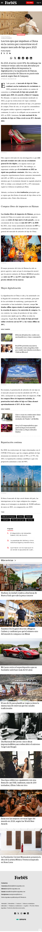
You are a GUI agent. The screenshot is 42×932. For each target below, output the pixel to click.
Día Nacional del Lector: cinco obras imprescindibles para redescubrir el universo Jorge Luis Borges (20, 744)
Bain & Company (8, 517)
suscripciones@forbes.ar (15, 894)
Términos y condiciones (15, 906)
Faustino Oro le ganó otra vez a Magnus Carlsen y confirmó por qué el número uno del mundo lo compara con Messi (19, 631)
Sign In (39, 2)
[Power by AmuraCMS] (21, 919)
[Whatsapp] (11, 58)
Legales (26, 906)
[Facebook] (19, 58)
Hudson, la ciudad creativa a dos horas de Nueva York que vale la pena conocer (19, 594)
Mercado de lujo (18, 520)
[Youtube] (25, 913)
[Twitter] (15, 58)
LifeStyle (5, 520)
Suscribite (30, 2)
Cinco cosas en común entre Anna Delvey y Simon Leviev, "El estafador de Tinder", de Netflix (28, 417)
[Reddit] (23, 58)
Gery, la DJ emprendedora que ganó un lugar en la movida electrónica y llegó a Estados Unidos (26, 429)
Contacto (18, 903)
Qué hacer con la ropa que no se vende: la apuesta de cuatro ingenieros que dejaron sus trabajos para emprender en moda (22, 549)
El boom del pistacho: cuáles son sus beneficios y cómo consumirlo (28, 336)
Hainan (28, 517)
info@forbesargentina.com (13, 888)
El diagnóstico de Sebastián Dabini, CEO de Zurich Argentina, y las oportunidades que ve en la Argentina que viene (22, 534)
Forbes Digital (5, 51)
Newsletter (11, 903)
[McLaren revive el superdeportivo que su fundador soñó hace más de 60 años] (21, 651)
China (20, 517)
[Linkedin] (31, 58)
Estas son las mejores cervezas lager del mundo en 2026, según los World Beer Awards (18, 821)
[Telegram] (27, 58)
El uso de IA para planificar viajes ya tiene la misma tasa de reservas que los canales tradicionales (20, 705)
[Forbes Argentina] (11, 2)
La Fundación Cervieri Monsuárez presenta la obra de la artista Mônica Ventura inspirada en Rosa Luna (21, 859)
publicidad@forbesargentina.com (16, 886)
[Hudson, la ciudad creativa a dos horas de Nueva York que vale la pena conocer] (21, 577)
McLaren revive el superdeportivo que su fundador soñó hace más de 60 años (19, 668)
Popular (10, 529)
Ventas (30, 520)
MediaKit (4, 903)
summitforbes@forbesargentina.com (15, 891)
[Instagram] (21, 913)
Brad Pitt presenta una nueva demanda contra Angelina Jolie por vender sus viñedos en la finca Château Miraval (27, 349)
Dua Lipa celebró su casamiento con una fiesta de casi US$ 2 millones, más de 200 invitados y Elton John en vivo (18, 782)
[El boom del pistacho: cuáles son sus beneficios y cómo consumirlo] (6, 337)
